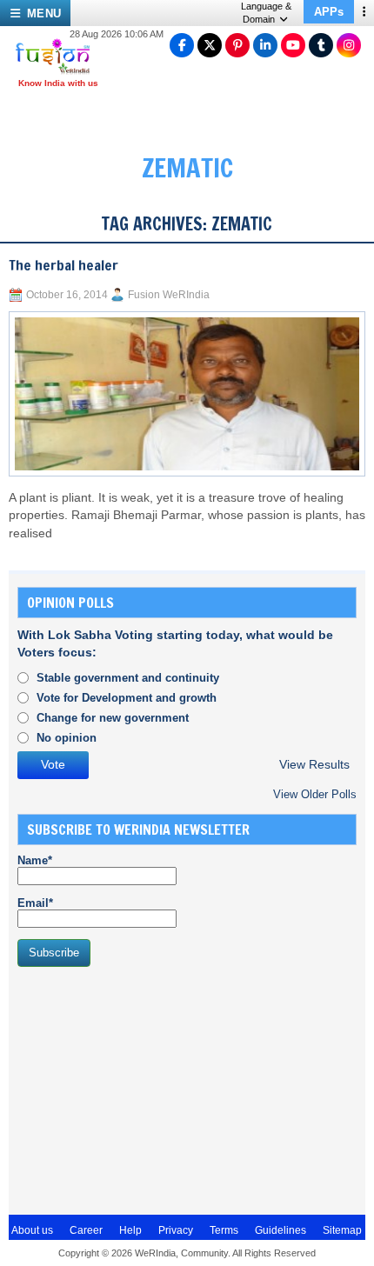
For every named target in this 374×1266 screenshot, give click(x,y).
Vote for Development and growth (127, 697)
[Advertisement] (147, 1088)
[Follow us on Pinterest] (237, 45)
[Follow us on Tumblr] (321, 45)
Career (86, 1230)
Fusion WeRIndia (169, 295)
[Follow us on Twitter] (209, 45)
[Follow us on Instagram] (349, 45)
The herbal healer (63, 265)
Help (130, 1230)
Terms (224, 1230)
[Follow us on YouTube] (293, 45)
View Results (314, 764)
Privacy (175, 1230)
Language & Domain (266, 12)
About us (32, 1230)
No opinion (67, 737)
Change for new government (113, 717)
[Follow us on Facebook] (182, 45)
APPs (329, 11)
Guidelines (280, 1230)
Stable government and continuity (128, 677)
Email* (35, 903)
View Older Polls (315, 794)
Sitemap (342, 1230)
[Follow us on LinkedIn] (265, 45)
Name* (34, 860)
